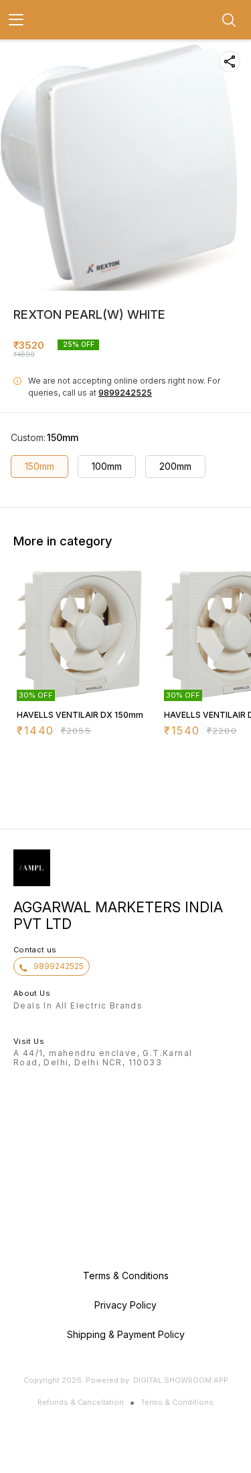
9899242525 (125, 393)
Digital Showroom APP (180, 1380)
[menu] (16, 20)
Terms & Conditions (177, 1402)
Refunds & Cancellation (80, 1402)
